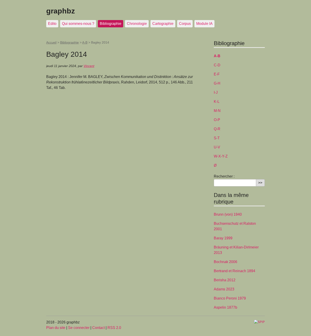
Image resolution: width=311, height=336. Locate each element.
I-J (216, 92)
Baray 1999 (223, 238)
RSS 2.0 (114, 328)
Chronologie (137, 24)
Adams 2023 (224, 289)
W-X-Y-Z (221, 156)
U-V (217, 147)
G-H (217, 83)
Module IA (204, 24)
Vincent (89, 66)
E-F (217, 74)
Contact (98, 328)
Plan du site (55, 328)
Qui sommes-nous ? (78, 24)
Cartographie (162, 24)
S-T (217, 138)
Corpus (185, 24)
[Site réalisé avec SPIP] (259, 322)
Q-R (217, 129)
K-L (216, 101)
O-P (217, 120)
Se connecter (78, 328)
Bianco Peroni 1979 (230, 298)
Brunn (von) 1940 (228, 214)
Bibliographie (110, 24)
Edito (52, 24)
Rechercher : (224, 176)
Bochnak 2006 (225, 262)
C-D (217, 65)
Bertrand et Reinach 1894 (234, 271)
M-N (217, 111)
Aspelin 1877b (225, 307)
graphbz (60, 11)
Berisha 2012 (224, 280)
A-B (84, 42)
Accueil (51, 42)
